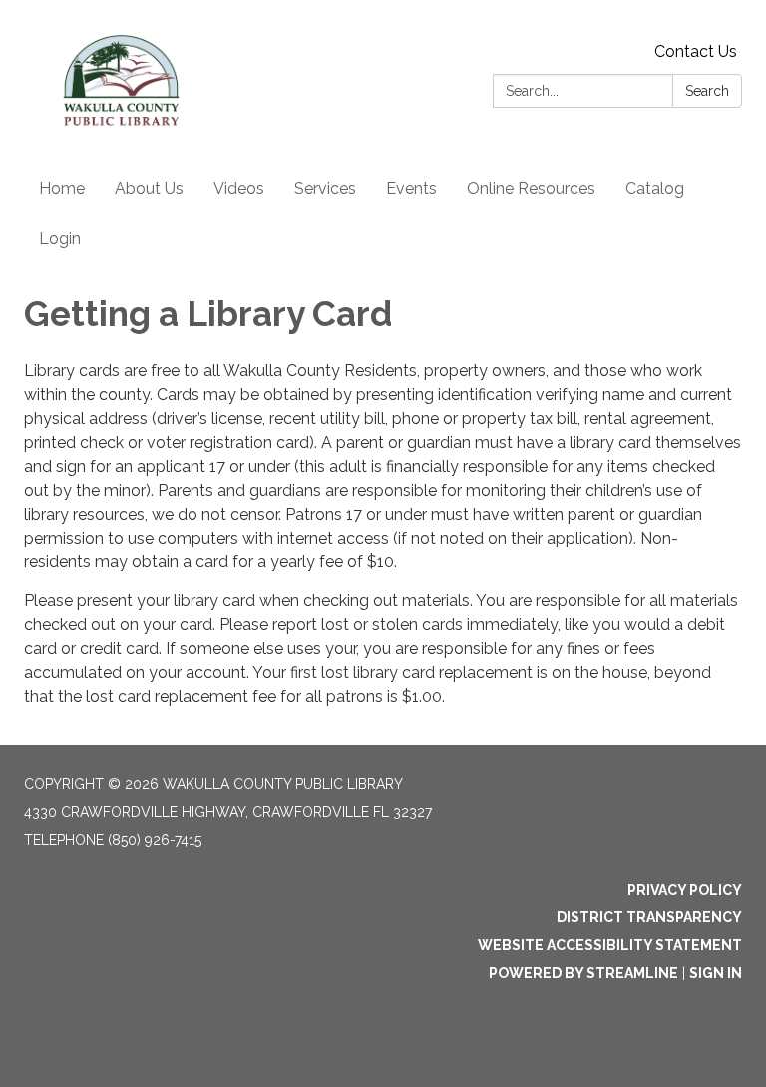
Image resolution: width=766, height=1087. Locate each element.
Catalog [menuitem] (654, 189)
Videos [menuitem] (238, 189)
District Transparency (649, 917)
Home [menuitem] (62, 189)
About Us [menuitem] (149, 189)
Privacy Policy (684, 890)
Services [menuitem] (325, 189)
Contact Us (695, 51)
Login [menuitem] (60, 238)
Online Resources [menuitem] (531, 189)
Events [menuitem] (411, 189)
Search (707, 91)
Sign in (715, 973)
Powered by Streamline (583, 973)
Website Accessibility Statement (610, 945)
